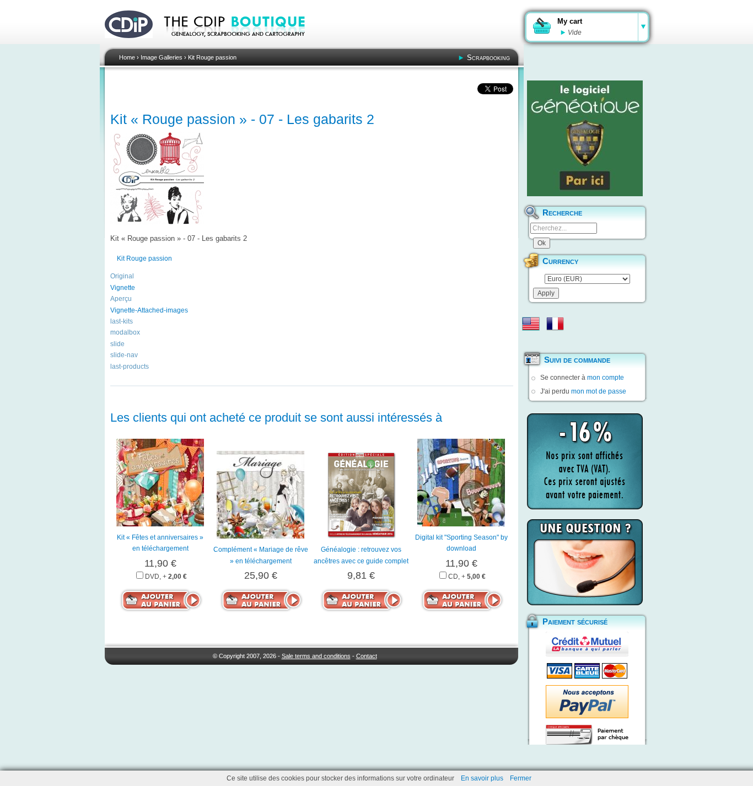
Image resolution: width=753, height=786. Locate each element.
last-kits (121, 321)
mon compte (605, 377)
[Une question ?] (585, 562)
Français (555, 323)
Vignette (122, 288)
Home (127, 57)
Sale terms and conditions (316, 656)
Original (122, 276)
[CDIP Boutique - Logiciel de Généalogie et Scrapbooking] (242, 44)
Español (531, 341)
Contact (366, 656)
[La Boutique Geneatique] (585, 138)
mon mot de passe (598, 391)
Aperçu (121, 299)
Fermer (520, 778)
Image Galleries (161, 57)
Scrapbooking (488, 57)
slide (117, 344)
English (531, 323)
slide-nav (124, 355)
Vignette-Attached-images (149, 310)
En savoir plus (482, 778)
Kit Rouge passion (212, 57)
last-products (129, 366)
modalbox (125, 332)
